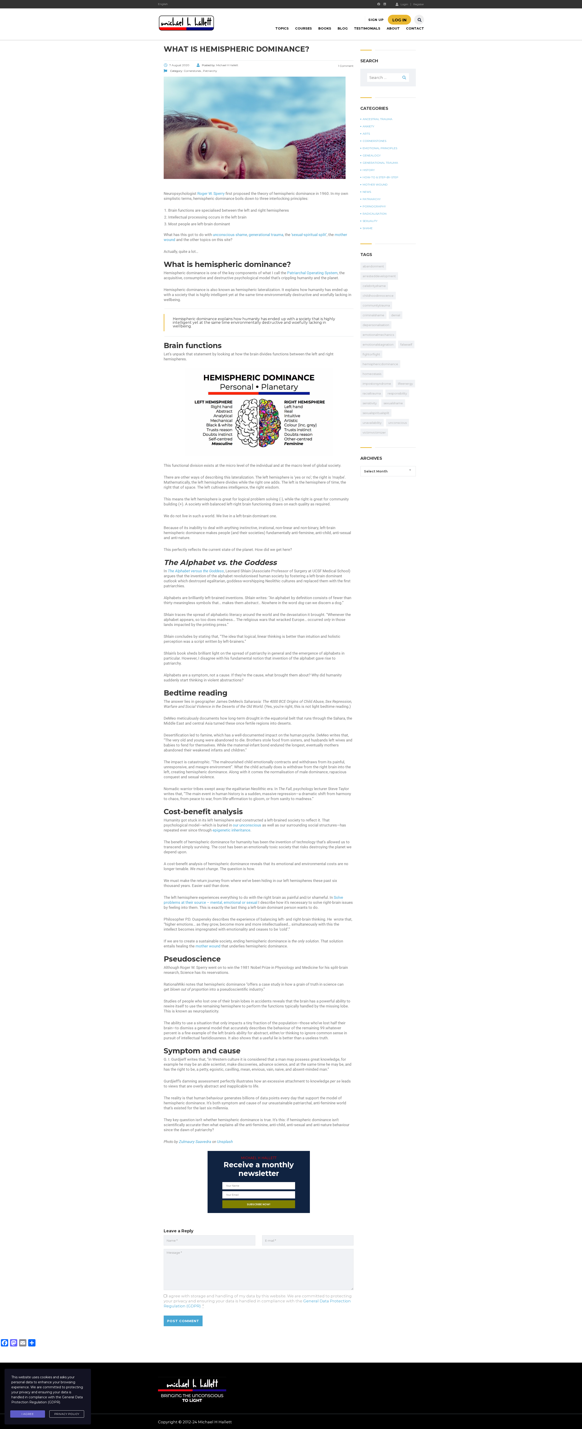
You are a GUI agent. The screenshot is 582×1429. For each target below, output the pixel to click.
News (367, 192)
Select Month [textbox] (376, 471)
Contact (415, 28)
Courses (303, 28)
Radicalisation (374, 213)
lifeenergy (405, 383)
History (369, 170)
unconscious (397, 422)
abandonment (373, 266)
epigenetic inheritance (231, 830)
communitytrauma (376, 305)
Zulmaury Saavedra (195, 1141)
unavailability (372, 422)
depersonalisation (376, 325)
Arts (366, 133)
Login (404, 4)
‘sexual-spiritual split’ (309, 234)
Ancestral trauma (377, 119)
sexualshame (393, 403)
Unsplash (225, 1141)
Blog (343, 28)
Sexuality (370, 221)
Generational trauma (380, 162)
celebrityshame (374, 286)
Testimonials (367, 28)
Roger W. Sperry (211, 193)
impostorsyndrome (377, 383)
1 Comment (345, 66)
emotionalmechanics (378, 335)
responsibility (397, 393)
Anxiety (368, 126)
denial (395, 315)
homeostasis (372, 374)
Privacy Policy (66, 1414)
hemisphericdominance (380, 364)
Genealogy (372, 155)
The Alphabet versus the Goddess (196, 571)
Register (418, 4)
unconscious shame (230, 234)
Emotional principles (380, 148)
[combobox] (388, 471)
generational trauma (266, 234)
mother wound (208, 946)
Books (324, 28)
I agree (28, 1414)
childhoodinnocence (378, 295)
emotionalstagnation (378, 344)
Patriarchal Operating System (312, 273)
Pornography (374, 206)
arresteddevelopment (379, 276)
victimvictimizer (374, 432)
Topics (282, 28)
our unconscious (247, 825)
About (393, 28)
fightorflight (371, 354)
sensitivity (370, 403)
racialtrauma (372, 393)
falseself (406, 344)
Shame (368, 228)
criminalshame (373, 315)
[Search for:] (388, 77)
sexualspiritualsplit (376, 413)
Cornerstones (374, 141)
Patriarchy (372, 199)
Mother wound (375, 184)
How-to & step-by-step (380, 177)
